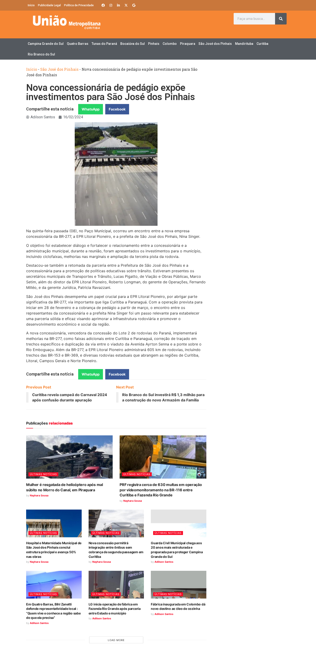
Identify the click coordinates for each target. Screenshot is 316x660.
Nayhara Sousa (39, 495)
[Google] (133, 5)
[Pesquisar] (281, 18)
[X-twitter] (126, 5)
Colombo (170, 44)
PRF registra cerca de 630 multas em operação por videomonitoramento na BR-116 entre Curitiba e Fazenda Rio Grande (161, 489)
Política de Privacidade (79, 5)
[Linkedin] (118, 5)
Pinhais (153, 44)
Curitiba (262, 44)
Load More (116, 640)
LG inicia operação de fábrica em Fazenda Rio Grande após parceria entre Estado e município (115, 608)
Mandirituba (244, 44)
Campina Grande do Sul (46, 44)
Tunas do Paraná (104, 44)
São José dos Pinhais (215, 44)
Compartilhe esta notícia (50, 109)
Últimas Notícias (43, 474)
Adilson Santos (164, 561)
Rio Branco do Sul (41, 54)
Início (31, 5)
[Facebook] (103, 5)
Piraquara (187, 44)
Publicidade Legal (49, 5)
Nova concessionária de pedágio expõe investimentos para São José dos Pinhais (110, 92)
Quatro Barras (77, 44)
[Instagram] (111, 5)
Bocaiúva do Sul (132, 44)
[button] (90, 109)
